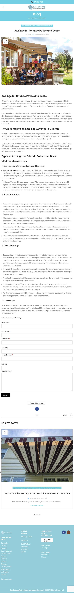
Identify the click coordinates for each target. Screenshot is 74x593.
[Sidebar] (2, 180)
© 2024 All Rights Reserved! (37, 590)
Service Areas (6, 579)
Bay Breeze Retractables (44, 25)
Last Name (5, 331)
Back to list (37, 415)
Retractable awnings (11, 170)
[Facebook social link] (37, 409)
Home (30, 18)
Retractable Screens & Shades (45, 554)
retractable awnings (36, 403)
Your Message (6, 371)
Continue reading (37, 505)
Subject (4, 364)
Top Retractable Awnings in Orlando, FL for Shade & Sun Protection (37, 493)
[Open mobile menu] (2, 7)
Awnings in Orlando (40, 18)
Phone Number (7, 355)
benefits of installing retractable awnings (28, 166)
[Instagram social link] (68, 532)
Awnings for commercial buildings (48, 212)
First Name (5, 322)
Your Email (5, 339)
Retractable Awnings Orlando (50, 488)
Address (4, 348)
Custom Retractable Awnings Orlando (26, 488)
